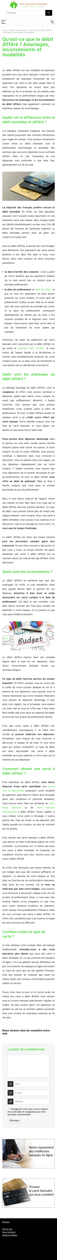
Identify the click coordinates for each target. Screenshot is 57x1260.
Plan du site (7, 1229)
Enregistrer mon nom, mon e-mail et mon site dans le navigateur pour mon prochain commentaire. (28, 1112)
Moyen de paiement (18, 30)
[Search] (52, 22)
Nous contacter (9, 1232)
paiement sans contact (31, 348)
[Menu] (3, 22)
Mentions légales (9, 1235)
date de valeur (43, 289)
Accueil (5, 30)
